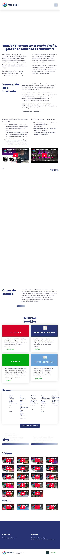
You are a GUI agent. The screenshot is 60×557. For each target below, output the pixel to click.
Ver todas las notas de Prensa (30, 425)
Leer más (37, 349)
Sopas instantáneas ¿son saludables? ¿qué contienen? (56, 399)
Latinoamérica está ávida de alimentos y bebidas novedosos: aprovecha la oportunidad (43, 439)
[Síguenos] (54, 175)
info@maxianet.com (11, 538)
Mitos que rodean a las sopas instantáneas (13, 399)
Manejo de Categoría (19, 446)
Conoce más (10, 349)
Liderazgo (8, 446)
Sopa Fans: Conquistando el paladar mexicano (45, 399)
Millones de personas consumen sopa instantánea (34, 399)
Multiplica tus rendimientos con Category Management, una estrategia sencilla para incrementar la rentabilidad (14, 438)
